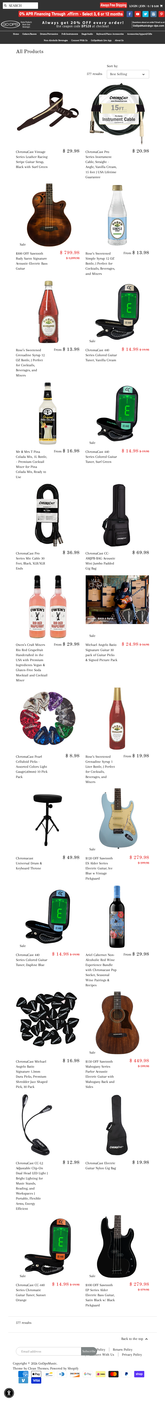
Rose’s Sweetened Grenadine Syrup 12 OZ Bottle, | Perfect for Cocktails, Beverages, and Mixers (30, 362)
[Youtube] (137, 14)
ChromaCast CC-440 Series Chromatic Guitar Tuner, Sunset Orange (31, 1292)
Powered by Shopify (64, 1368)
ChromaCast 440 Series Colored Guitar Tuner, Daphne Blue (31, 960)
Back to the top (132, 1339)
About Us (119, 40)
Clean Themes (38, 1368)
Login (133, 6)
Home (16, 34)
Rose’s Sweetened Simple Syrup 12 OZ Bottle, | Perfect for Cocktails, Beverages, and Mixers (100, 263)
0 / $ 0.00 (154, 6)
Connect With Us (79, 40)
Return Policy (122, 1349)
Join (142, 6)
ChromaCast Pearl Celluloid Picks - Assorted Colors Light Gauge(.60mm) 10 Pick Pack (31, 767)
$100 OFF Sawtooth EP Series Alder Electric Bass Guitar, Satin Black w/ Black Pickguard (100, 1295)
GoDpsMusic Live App (101, 40)
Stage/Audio (87, 34)
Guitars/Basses (29, 34)
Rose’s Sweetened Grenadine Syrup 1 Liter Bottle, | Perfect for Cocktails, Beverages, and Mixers (100, 769)
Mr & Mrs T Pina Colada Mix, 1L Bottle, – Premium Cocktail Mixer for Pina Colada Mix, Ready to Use (31, 464)
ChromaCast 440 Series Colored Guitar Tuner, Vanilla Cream (101, 355)
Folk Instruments (70, 34)
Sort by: (112, 66)
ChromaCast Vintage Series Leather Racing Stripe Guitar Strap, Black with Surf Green (32, 159)
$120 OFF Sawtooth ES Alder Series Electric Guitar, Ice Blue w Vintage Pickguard (99, 868)
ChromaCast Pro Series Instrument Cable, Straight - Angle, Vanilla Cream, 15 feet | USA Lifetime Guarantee (101, 164)
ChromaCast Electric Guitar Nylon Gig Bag (101, 1165)
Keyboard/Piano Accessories (110, 34)
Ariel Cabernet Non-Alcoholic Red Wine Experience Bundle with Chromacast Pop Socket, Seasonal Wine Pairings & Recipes (101, 970)
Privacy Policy (132, 1354)
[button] (9, 1393)
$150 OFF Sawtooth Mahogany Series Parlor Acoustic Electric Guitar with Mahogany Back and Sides (100, 1074)
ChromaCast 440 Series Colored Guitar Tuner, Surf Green (101, 457)
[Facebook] (129, 14)
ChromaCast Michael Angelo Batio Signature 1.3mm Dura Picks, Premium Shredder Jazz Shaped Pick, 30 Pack (31, 1074)
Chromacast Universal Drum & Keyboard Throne (29, 863)
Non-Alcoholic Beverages (56, 40)
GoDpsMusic (47, 1363)
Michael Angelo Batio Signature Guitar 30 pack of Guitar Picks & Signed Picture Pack (101, 652)
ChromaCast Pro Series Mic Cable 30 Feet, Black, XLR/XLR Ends (30, 561)
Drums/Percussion (49, 34)
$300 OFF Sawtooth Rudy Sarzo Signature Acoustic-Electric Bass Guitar (31, 261)
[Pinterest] (161, 14)
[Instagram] (153, 14)
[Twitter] (145, 14)
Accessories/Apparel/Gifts (139, 34)
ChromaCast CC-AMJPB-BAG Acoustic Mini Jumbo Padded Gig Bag (100, 561)
